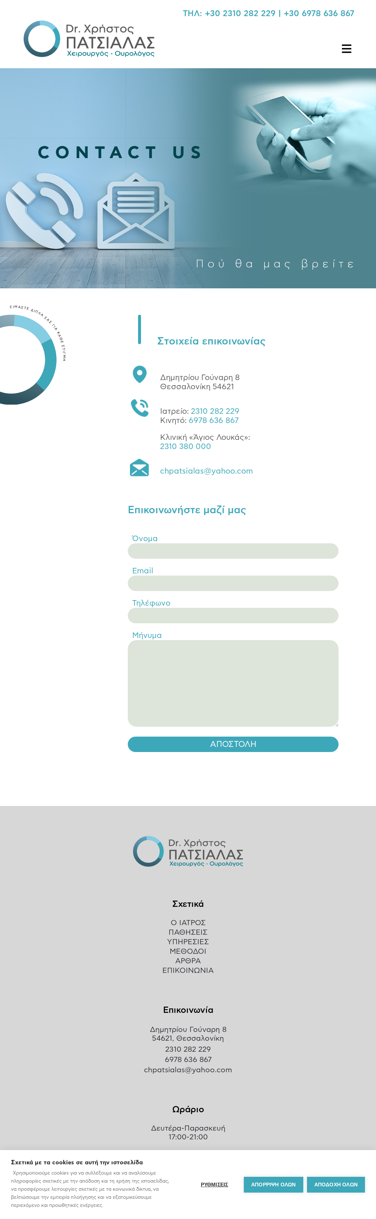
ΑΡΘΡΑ (188, 961)
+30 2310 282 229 (240, 14)
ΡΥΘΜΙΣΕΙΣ (214, 1184)
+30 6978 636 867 (319, 14)
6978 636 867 (214, 420)
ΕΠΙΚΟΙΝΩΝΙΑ (188, 970)
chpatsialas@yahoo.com (206, 471)
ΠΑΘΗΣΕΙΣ (188, 932)
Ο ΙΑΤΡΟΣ (188, 923)
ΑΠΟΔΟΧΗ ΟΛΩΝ (336, 1184)
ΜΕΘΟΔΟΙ (188, 951)
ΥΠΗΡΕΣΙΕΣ (188, 942)
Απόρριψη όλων (273, 1184)
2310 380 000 (185, 446)
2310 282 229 (215, 411)
